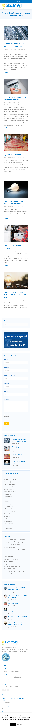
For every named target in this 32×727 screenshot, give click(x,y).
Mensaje (6, 399)
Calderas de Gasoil (9, 484)
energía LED (19, 561)
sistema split (15, 576)
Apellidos (7, 367)
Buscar (26, 324)
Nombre (6, 359)
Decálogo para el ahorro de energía (17, 616)
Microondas (8, 501)
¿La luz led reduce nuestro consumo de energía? (19, 462)
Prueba (6, 518)
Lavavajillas (8, 499)
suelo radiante (22, 576)
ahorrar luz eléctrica (17, 540)
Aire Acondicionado (9, 477)
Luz (8, 300)
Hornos (7, 494)
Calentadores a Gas (9, 487)
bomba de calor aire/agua (9, 547)
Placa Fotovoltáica (10, 523)
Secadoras (8, 506)
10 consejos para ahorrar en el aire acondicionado (20, 448)
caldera (5, 551)
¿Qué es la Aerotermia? (13, 155)
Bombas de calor (10, 549)
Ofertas (6, 513)
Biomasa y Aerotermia (10, 479)
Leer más (19, 724)
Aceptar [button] (13, 724)
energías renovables (8, 564)
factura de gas (7, 566)
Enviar (6, 423)
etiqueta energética (17, 564)
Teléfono (7, 383)
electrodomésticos (14, 559)
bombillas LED (22, 549)
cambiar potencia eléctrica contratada (12, 554)
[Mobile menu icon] (29, 6)
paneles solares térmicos (22, 569)
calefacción (10, 551)
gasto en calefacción (15, 566)
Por (13, 49)
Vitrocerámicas (9, 511)
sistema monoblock (8, 576)
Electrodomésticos (9, 491)
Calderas (10, 251)
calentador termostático (19, 551)
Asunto (6, 391)
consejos (9, 556)
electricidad (6, 559)
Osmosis (6, 516)
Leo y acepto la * (14, 415)
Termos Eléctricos (8, 526)
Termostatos (7, 528)
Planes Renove (7, 571)
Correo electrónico (9, 375)
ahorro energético (11, 542)
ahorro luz (8, 545)
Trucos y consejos (16, 102)
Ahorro (5, 102)
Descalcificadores (8, 489)
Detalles (6, 72)
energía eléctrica (10, 562)
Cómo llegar (17, 677)
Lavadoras (8, 496)
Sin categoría (7, 521)
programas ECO (24, 571)
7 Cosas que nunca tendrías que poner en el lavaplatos (19, 440)
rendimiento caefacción (9, 573)
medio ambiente (10, 569)
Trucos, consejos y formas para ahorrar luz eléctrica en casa (15, 294)
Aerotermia (6, 539)
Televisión (8, 509)
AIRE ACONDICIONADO (17, 544)
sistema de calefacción (20, 573)
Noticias (6, 49)
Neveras (7, 504)
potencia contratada (15, 571)
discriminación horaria (20, 556)
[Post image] (7, 440)
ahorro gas (20, 542)
